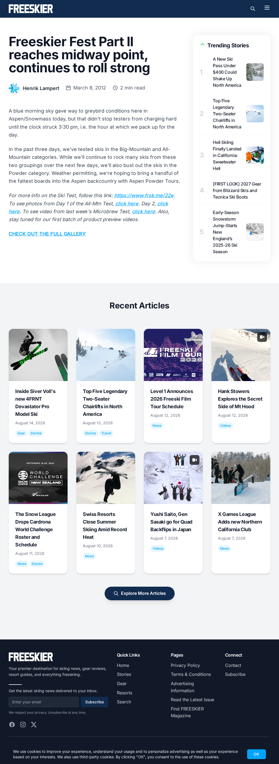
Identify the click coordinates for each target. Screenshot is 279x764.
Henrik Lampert (41, 88)
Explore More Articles (143, 593)
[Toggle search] (252, 8)
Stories (124, 674)
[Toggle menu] (267, 7)
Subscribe (94, 702)
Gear (122, 683)
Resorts (124, 692)
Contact (233, 665)
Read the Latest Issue (192, 699)
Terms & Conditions (191, 674)
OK (256, 754)
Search (124, 701)
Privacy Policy (185, 665)
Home (123, 665)
